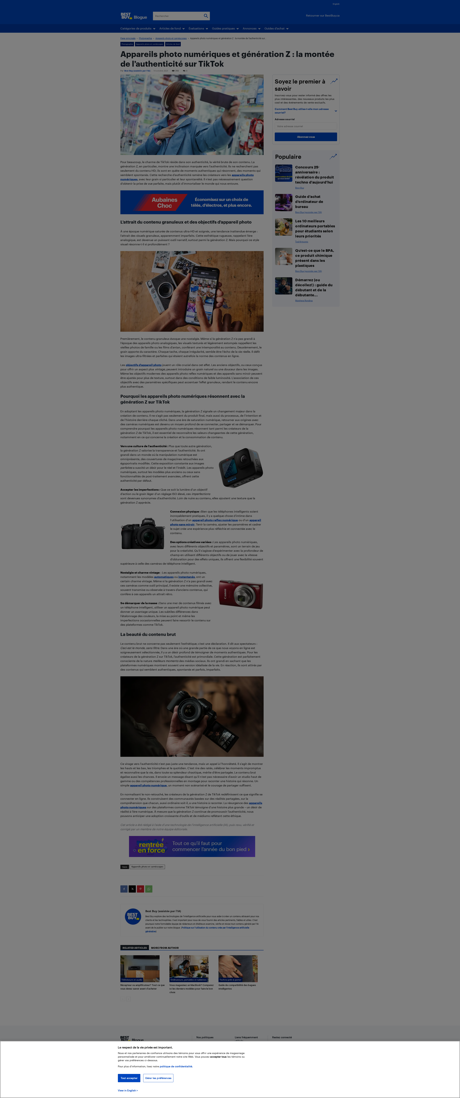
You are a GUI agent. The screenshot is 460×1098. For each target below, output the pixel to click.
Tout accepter (129, 1078)
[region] (230, 1069)
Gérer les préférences (158, 1078)
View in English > (128, 1090)
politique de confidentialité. (176, 1066)
